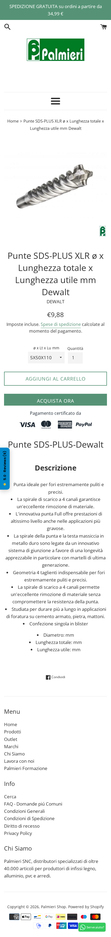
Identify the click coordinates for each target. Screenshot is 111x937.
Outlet (10, 739)
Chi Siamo (14, 754)
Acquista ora (55, 401)
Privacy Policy (18, 833)
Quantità (75, 348)
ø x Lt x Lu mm (46, 347)
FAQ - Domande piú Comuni (33, 804)
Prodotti (12, 732)
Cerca (10, 796)
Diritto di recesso (22, 826)
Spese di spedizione (61, 324)
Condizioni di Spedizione (29, 818)
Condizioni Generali (24, 811)
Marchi (11, 746)
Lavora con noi (19, 761)
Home (10, 724)
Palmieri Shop (53, 906)
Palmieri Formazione (25, 768)
